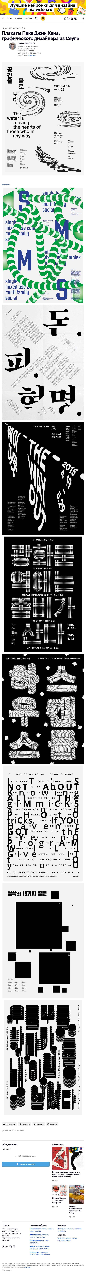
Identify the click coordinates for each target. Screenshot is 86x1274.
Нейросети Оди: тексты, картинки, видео (68, 1239)
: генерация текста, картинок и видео (40, 1253)
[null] (9, 1124)
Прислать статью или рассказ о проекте (70, 1230)
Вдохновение (10, 1130)
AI (2, 18)
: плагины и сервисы (39, 1242)
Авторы (29, 18)
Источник (6, 185)
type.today (27, 1267)
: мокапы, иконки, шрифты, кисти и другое (40, 1248)
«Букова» (31, 55)
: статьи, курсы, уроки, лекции (41, 1230)
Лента (9, 18)
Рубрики (18, 18)
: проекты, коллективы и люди (39, 1236)
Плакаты (20, 1130)
